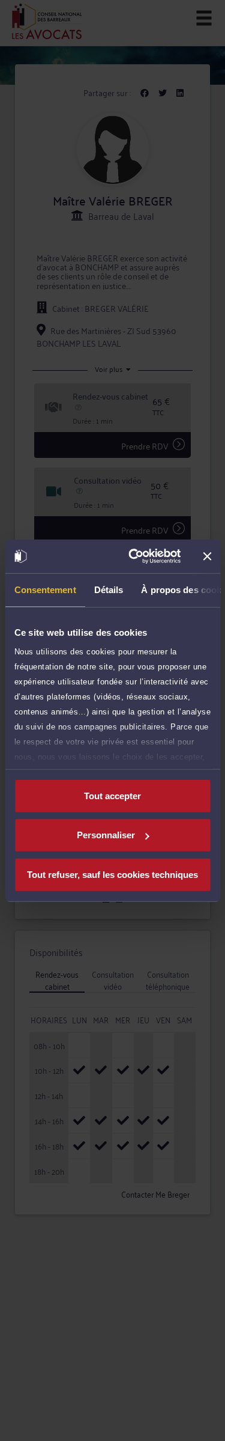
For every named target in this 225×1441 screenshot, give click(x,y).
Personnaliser (106, 835)
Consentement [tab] (45, 589)
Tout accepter (112, 795)
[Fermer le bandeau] (207, 556)
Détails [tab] (108, 589)
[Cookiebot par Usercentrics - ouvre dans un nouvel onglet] (134, 556)
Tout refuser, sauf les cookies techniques (112, 874)
